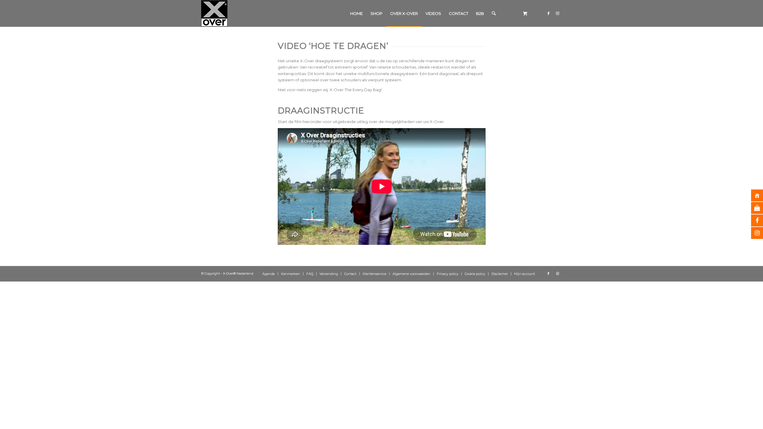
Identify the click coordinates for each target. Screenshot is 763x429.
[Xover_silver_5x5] (214, 13)
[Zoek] (494, 13)
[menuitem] (356, 13)
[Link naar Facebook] (548, 13)
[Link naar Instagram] (557, 13)
